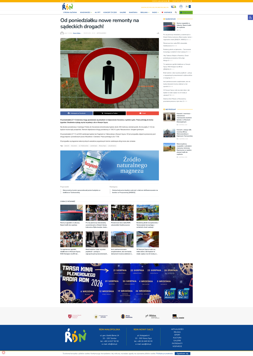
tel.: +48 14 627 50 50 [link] (109, 341)
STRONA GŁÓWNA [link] (70, 12)
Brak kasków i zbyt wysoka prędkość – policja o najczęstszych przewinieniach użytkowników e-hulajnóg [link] (96, 251)
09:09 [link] (173, 78)
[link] (250, 17)
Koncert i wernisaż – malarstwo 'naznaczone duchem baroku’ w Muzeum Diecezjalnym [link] (184, 118)
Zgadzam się (182, 353)
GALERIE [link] (123, 12)
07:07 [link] (179, 30)
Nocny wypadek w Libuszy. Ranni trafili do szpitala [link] (70, 224)
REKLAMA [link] (144, 12)
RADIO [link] (154, 12)
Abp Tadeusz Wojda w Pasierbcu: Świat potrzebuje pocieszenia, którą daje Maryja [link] (175, 58)
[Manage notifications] (3, 352)
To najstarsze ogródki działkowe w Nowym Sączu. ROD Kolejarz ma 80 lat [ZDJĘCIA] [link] (70, 251)
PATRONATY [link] (177, 343)
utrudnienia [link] (112, 146)
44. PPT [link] (97, 12)
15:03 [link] (189, 52)
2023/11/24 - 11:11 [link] (89, 33)
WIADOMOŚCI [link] (85, 12)
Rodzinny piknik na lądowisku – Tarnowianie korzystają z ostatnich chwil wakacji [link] (147, 225)
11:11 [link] (172, 69)
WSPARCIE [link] (168, 12)
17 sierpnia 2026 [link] (183, 139)
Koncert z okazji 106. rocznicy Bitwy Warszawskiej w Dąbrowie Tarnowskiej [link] (185, 133)
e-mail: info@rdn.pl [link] (109, 344)
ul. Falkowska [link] (83, 146)
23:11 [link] (189, 39)
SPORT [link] (177, 335)
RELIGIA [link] (177, 332)
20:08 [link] (175, 46)
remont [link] (67, 146)
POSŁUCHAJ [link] (187, 13)
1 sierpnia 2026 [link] (182, 157)
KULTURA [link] (177, 338)
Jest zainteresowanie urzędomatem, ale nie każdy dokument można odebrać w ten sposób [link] (121, 251)
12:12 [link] (170, 60)
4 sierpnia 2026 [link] (182, 125)
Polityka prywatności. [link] (164, 353)
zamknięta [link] (93, 146)
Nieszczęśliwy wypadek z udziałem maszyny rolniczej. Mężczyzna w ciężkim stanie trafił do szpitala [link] (184, 149)
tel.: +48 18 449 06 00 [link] (143, 341)
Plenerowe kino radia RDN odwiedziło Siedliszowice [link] (120, 224)
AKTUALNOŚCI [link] (101, 33)
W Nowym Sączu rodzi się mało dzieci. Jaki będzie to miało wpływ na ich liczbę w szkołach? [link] (146, 251)
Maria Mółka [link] (76, 33)
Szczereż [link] (74, 146)
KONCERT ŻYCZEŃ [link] (110, 12)
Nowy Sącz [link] (102, 146)
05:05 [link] (172, 95)
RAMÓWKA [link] (133, 12)
